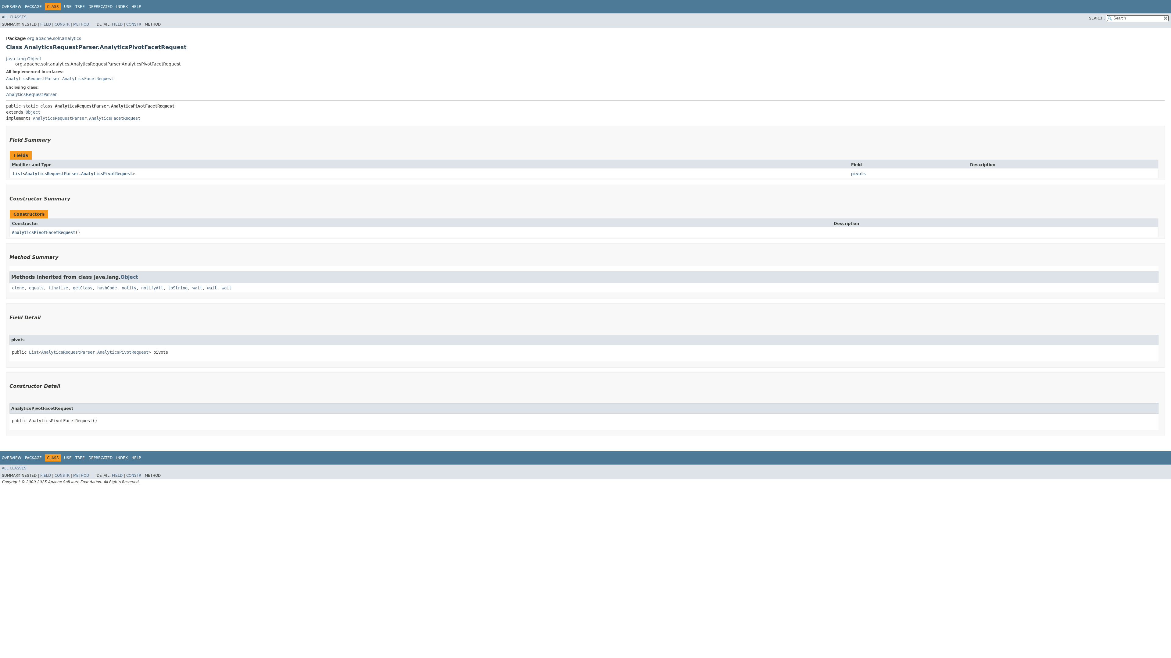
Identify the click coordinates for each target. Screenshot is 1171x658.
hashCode (107, 287)
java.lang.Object (23, 58)
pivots (858, 173)
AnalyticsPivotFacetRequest (43, 232)
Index (122, 7)
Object (33, 112)
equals (36, 287)
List (18, 173)
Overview (11, 7)
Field (45, 24)
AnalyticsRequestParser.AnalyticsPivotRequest (78, 173)
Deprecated (100, 7)
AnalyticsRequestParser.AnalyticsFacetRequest (59, 78)
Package (33, 7)
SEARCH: (1097, 18)
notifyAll (152, 287)
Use (68, 7)
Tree (80, 7)
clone (18, 287)
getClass (82, 287)
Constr (62, 24)
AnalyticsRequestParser (31, 94)
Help (136, 7)
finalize (58, 287)
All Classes (14, 17)
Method (81, 24)
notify (129, 287)
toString (178, 287)
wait (197, 287)
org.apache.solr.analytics (54, 38)
